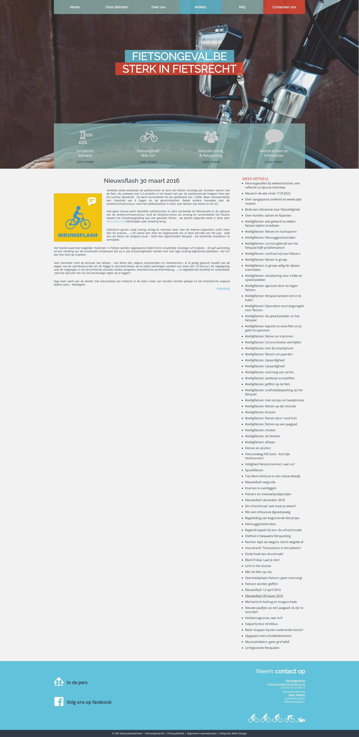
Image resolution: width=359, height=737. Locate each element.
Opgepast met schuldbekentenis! (268, 636)
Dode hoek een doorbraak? (264, 554)
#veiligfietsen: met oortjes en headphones (274, 400)
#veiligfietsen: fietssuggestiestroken (270, 237)
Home (75, 7)
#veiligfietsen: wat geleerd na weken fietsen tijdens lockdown (270, 223)
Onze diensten (116, 7)
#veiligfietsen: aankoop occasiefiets (270, 378)
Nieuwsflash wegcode (260, 482)
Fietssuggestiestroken (260, 524)
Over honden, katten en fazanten (268, 215)
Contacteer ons (284, 7)
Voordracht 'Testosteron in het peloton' (273, 548)
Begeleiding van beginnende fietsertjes (272, 518)
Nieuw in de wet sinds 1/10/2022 (267, 193)
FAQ (242, 7)
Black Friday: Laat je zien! (262, 560)
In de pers (77, 682)
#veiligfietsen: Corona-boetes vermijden (273, 342)
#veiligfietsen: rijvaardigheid (265, 360)
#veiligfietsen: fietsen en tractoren (269, 336)
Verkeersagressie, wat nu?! (264, 618)
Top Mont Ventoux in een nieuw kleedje (272, 476)
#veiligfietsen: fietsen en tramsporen (271, 231)
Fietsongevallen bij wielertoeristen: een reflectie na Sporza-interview (272, 185)
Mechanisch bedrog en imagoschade (271, 602)
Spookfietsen (254, 470)
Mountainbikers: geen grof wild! (267, 642)
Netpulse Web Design (233, 733)
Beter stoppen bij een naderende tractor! (274, 630)
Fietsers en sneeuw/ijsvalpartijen (268, 494)
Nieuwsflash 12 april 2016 (263, 590)
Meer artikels (255, 178)
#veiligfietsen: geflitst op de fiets (267, 384)
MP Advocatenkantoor (128, 733)
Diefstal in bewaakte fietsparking (268, 536)
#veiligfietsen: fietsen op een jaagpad (271, 424)
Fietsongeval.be (154, 733)
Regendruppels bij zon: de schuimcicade (273, 530)
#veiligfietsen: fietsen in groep (266, 260)
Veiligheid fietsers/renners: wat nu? (270, 464)
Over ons (158, 7)
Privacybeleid (175, 733)
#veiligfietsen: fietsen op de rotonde (270, 406)
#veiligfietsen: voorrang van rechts (269, 372)
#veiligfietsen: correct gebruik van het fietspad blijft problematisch (271, 245)
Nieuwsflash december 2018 (265, 500)
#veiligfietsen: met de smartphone (269, 348)
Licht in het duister (258, 566)
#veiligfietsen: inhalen (260, 430)
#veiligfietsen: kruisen (260, 412)
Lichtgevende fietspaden (262, 648)
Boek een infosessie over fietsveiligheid (272, 209)
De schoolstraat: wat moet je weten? (270, 506)
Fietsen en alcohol (258, 448)
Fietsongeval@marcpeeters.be (286, 684)
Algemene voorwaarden (202, 733)
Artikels (200, 7)
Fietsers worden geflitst (261, 584)
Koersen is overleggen (260, 488)
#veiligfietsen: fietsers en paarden (269, 354)
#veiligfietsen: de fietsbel (262, 436)
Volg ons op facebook (89, 702)
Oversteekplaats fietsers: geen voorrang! (273, 578)
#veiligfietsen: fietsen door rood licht (271, 418)
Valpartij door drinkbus (261, 624)
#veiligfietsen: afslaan (260, 442)
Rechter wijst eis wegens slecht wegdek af (274, 542)
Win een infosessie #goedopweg (267, 512)
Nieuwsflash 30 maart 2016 (264, 596)
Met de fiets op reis (258, 572)
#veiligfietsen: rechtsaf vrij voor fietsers (272, 254)
